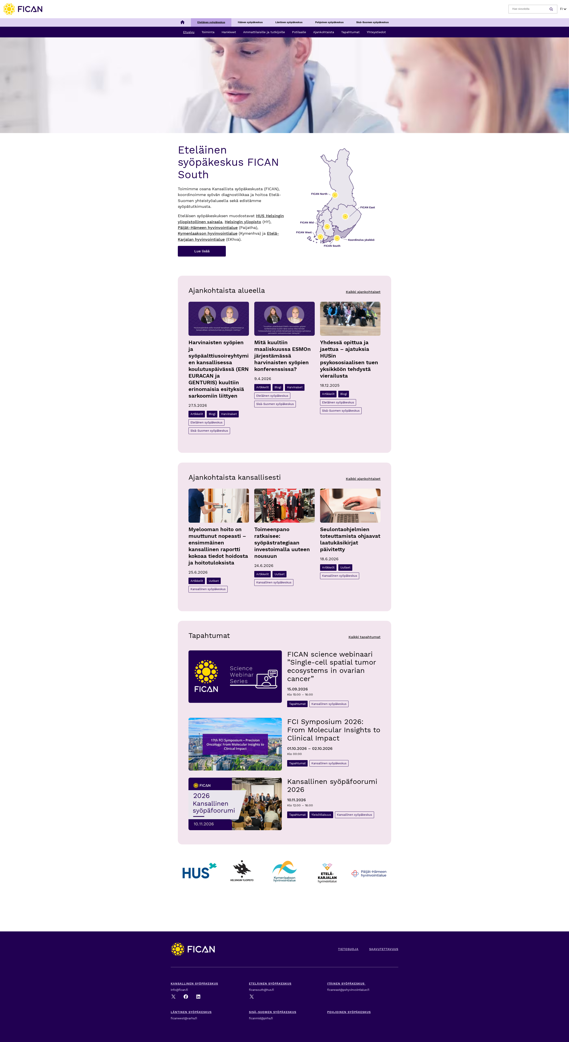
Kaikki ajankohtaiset (363, 292)
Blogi (212, 414)
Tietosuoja (348, 949)
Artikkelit (196, 414)
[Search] (552, 9)
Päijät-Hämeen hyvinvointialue (208, 227)
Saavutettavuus (383, 949)
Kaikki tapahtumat (365, 637)
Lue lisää (202, 251)
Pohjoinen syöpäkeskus (349, 1012)
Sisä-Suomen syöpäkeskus (209, 430)
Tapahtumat (297, 704)
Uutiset (214, 581)
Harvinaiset (229, 414)
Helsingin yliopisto (243, 222)
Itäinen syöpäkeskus (346, 983)
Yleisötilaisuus (321, 814)
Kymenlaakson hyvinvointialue (207, 233)
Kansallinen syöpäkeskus (208, 589)
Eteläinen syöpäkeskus (206, 422)
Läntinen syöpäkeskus (191, 1012)
